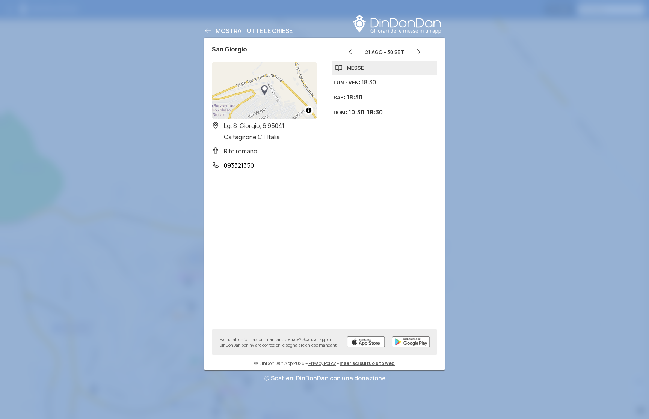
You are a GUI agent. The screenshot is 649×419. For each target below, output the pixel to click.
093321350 (239, 165)
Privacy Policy (322, 363)
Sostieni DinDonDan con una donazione (328, 378)
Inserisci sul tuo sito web (367, 363)
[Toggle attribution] (308, 110)
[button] (264, 90)
